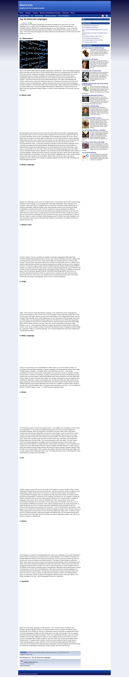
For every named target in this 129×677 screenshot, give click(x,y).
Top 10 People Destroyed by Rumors (92, 95)
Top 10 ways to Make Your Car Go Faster (92, 40)
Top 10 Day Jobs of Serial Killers (91, 70)
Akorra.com (26, 5)
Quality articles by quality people (32, 8)
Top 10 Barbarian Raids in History (92, 118)
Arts (32, 15)
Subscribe (65, 13)
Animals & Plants (24, 15)
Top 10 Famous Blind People (89, 42)
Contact (35, 13)
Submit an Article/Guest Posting (50, 13)
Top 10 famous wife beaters (90, 59)
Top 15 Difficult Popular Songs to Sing (91, 36)
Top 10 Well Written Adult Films (90, 27)
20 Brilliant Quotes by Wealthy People (93, 48)
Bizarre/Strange (39, 15)
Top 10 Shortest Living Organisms (90, 38)
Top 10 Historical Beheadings (90, 106)
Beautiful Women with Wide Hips (90, 25)
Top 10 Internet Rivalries (89, 152)
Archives (28, 13)
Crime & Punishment (63, 15)
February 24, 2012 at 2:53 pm (27, 663)
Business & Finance (50, 15)
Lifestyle (28, 654)
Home (21, 13)
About (73, 13)
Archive (29, 674)
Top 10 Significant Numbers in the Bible (93, 130)
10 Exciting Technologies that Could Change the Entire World (95, 84)
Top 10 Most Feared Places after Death (93, 142)
